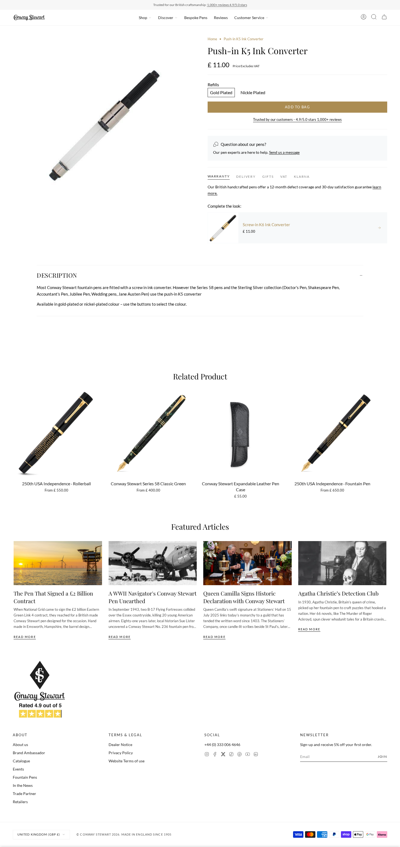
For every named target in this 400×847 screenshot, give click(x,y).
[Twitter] (223, 754)
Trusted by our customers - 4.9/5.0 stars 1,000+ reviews (297, 119)
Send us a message (284, 152)
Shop (143, 17)
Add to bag (297, 107)
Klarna (302, 176)
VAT (283, 176)
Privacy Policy (121, 752)
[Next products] (384, 432)
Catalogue (21, 761)
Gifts (268, 176)
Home (212, 39)
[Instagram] (206, 754)
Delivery (246, 176)
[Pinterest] (239, 754)
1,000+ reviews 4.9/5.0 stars (227, 5)
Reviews (221, 17)
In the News (23, 785)
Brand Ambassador (29, 752)
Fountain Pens (25, 777)
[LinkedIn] (255, 754)
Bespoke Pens (195, 17)
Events (18, 769)
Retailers (20, 801)
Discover (165, 17)
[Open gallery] (102, 126)
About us (20, 744)
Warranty (219, 176)
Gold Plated (221, 92)
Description (57, 275)
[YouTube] (247, 754)
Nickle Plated (253, 92)
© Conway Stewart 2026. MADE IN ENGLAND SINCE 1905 (123, 834)
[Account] (364, 18)
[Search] (374, 18)
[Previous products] (15, 432)
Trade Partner (24, 793)
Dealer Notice (120, 744)
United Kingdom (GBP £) (38, 834)
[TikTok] (231, 754)
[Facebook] (215, 754)
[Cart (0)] (384, 18)
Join (382, 756)
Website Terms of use (126, 761)
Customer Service (249, 17)
